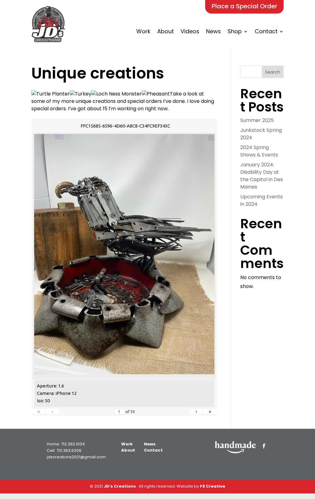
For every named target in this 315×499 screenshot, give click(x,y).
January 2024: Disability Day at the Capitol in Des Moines (261, 175)
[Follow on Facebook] (264, 446)
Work (143, 31)
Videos (190, 31)
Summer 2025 (257, 120)
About (165, 31)
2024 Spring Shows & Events (259, 151)
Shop (235, 31)
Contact (266, 31)
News (213, 31)
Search (272, 72)
